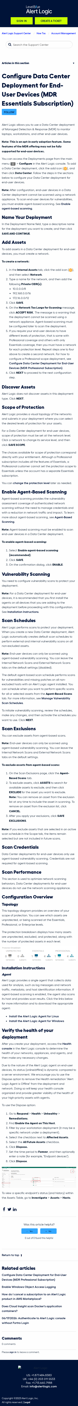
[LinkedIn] (14, 1209)
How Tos (41, 33)
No (50, 1231)
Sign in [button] (22, 20)
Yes (31, 1231)
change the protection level (31, 483)
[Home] (39, 9)
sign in (13, 1352)
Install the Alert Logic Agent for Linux (34, 1016)
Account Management (63, 33)
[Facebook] (4, 1209)
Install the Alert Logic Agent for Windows (36, 1021)
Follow (9, 112)
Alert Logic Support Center (16, 33)
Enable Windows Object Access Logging (29, 1286)
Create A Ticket (51, 20)
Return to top (10, 1255)
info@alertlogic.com (43, 1386)
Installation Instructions (22, 611)
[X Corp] (9, 1209)
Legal (27, 1402)
